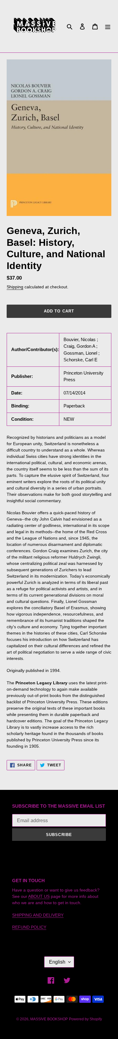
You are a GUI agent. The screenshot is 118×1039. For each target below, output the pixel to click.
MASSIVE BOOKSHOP (49, 1019)
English (57, 962)
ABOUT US (39, 896)
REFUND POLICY (29, 927)
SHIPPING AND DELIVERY (38, 915)
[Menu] (107, 26)
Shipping (15, 286)
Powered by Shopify (85, 1019)
